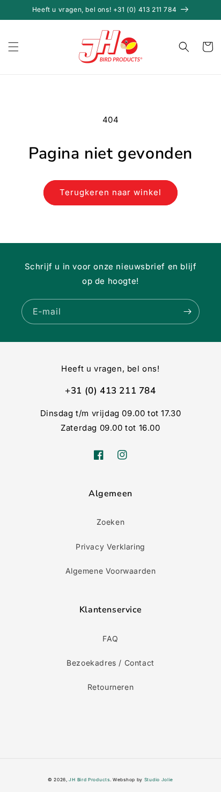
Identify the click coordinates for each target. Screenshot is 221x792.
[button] (13, 47)
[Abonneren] (187, 311)
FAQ (110, 638)
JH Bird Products (89, 779)
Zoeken (111, 521)
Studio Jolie (158, 779)
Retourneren (110, 686)
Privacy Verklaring (110, 546)
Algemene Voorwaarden (110, 570)
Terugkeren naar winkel (110, 192)
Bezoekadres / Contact (110, 662)
